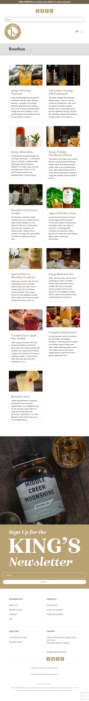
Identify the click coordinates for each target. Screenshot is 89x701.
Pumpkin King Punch (63, 332)
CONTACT (13, 614)
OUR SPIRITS (52, 605)
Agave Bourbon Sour (62, 213)
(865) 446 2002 (60, 652)
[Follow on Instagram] (42, 11)
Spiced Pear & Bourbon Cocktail (23, 275)
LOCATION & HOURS (18, 637)
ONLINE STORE (15, 642)
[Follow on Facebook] (37, 11)
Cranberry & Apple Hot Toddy (24, 337)
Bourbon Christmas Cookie (24, 211)
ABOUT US (13, 605)
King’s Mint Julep (22, 152)
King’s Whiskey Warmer (21, 92)
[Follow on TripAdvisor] (51, 11)
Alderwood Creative (51, 674)
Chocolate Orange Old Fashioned (61, 92)
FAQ (11, 619)
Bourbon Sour (20, 396)
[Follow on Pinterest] (47, 11)
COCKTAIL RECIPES (54, 610)
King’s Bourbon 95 (61, 274)
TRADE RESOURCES (54, 614)
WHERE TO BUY (15, 610)
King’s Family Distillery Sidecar (60, 153)
